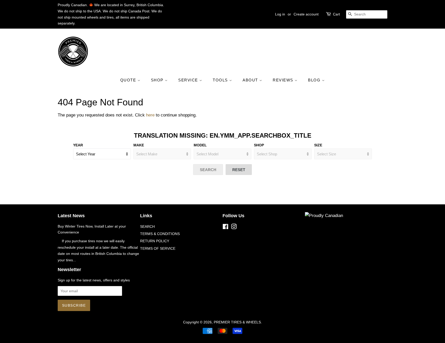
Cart (336, 14)
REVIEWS (284, 80)
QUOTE (129, 80)
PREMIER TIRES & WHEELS (237, 322)
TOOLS (221, 80)
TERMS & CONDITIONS (160, 234)
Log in (280, 14)
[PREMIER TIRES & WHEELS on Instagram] (234, 227)
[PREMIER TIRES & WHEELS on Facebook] (225, 227)
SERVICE (188, 80)
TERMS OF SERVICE (157, 248)
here (150, 115)
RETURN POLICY (154, 241)
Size (318, 145)
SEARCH (147, 226)
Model (200, 145)
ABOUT (251, 80)
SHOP (158, 80)
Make (138, 145)
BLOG (315, 80)
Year (78, 145)
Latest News (71, 215)
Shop (259, 145)
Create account (306, 14)
